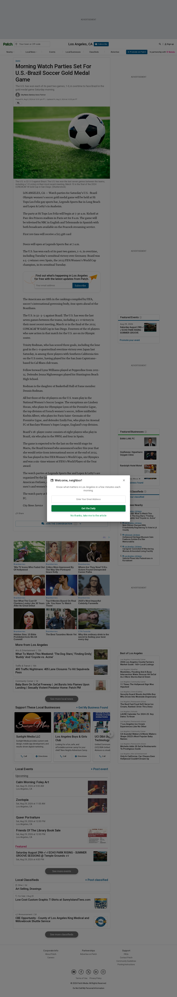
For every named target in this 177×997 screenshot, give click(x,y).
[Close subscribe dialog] (124, 480)
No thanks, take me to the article (89, 515)
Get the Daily (88, 508)
